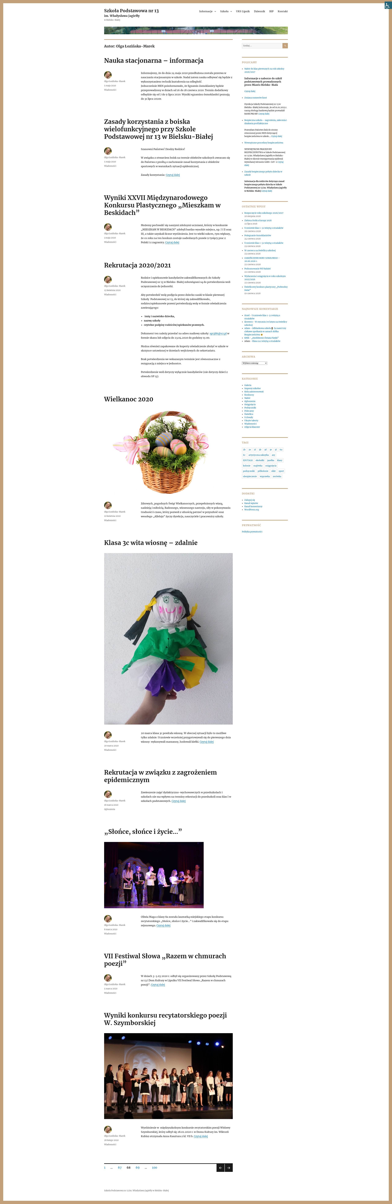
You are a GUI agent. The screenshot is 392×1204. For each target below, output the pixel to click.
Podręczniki (250, 407)
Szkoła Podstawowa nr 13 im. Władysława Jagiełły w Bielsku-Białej (136, 1190)
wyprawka (265, 476)
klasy (279, 460)
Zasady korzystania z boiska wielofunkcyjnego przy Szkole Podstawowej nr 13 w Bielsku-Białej (158, 129)
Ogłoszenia (109, 809)
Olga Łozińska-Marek (114, 81)
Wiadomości (110, 90)
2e (250, 449)
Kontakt (283, 11)
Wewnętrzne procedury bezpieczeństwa (263, 142)
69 (139, 1167)
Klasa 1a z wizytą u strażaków (266, 341)
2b (244, 449)
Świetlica (248, 414)
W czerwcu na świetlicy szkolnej (260, 250)
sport (281, 471)
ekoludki (260, 460)
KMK (246, 338)
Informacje (206, 11)
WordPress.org (251, 509)
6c (244, 455)
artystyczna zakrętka (259, 455)
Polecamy (249, 411)
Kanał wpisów (251, 503)
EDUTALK (248, 460)
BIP (271, 11)
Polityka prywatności (252, 531)
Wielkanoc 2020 (128, 399)
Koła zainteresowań (254, 391)
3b (260, 449)
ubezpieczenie (250, 476)
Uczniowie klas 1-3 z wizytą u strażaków (264, 228)
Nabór (247, 398)
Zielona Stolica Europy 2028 (257, 220)
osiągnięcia (270, 465)
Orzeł (247, 315)
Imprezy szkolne (252, 388)
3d (265, 449)
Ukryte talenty (251, 420)
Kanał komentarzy (253, 506)
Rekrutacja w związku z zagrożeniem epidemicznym (160, 776)
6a (281, 449)
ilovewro (248, 322)
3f (276, 449)
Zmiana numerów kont (255, 97)
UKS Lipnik (243, 11)
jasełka (270, 460)
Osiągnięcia (250, 404)
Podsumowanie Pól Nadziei (257, 268)
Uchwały (248, 417)
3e (271, 449)
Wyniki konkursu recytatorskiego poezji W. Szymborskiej (165, 1019)
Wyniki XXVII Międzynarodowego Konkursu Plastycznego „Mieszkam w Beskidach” (162, 205)
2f (255, 449)
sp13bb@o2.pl (218, 333)
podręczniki (249, 471)
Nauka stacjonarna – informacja (154, 60)
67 (121, 1167)
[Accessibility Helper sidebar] (388, 5)
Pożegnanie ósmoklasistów (257, 235)
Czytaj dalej (173, 174)
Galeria (247, 385)
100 (155, 1167)
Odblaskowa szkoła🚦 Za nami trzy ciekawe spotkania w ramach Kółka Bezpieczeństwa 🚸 (265, 331)
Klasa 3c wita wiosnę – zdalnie (151, 543)
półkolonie (263, 471)
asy (273, 455)
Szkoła (224, 11)
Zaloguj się (249, 500)
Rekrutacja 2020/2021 (137, 265)
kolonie (246, 465)
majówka (257, 465)
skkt (273, 471)
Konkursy (249, 395)
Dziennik (259, 11)
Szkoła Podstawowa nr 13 (131, 10)
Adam (247, 328)
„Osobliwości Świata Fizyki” (265, 338)
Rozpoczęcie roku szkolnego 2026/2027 (263, 213)
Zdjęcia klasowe (252, 427)
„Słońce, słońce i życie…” (143, 832)
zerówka (277, 476)
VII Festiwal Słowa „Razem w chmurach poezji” (165, 959)
